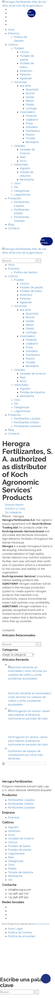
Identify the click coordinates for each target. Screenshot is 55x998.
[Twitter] (9, 9)
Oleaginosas (15, 861)
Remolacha (15, 875)
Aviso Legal (15, 928)
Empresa (13, 817)
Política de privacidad (21, 936)
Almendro (14, 831)
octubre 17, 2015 (15, 508)
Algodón (13, 827)
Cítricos (12, 842)
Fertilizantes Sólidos (20, 803)
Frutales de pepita (19, 849)
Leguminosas (16, 853)
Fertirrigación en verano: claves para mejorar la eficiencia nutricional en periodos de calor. (28, 741)
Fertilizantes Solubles (21, 807)
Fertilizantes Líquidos (21, 799)
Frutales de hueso (19, 846)
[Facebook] (9, 13)
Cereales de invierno (21, 838)
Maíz (11, 857)
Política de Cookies (20, 932)
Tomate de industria (20, 872)
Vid (10, 879)
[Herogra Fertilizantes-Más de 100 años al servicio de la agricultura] (27, 3)
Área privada (30, 13)
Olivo (11, 864)
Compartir (8, 630)
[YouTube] (9, 16)
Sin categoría (13, 512)
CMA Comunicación (41, 924)
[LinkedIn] (9, 20)
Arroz (11, 834)
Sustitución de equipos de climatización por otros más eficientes (25, 755)
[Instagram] (9, 24)
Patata (12, 868)
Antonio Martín (14, 504)
